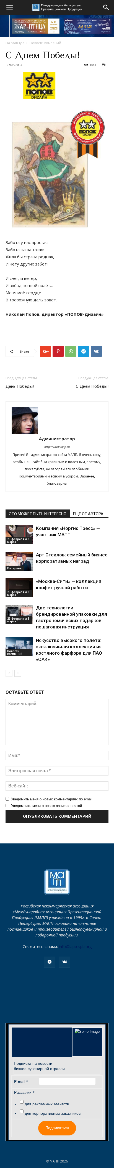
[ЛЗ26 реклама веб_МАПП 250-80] (88, 26)
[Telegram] (49, 962)
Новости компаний (45, 43)
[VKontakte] (64, 962)
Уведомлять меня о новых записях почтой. (47, 806)
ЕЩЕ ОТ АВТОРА (88, 514)
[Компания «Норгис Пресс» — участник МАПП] (19, 534)
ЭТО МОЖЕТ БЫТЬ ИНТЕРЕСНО (37, 514)
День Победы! (20, 386)
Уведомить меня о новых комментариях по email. (52, 799)
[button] (106, 7)
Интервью (14, 568)
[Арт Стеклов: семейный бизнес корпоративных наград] (19, 561)
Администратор (57, 438)
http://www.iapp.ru (57, 447)
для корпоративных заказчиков (53, 1113)
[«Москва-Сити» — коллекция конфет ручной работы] (19, 587)
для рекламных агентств (47, 1104)
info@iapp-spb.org (75, 946)
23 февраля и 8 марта (18, 540)
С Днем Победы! (92, 386)
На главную (15, 43)
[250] (35, 26)
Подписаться (57, 1127)
